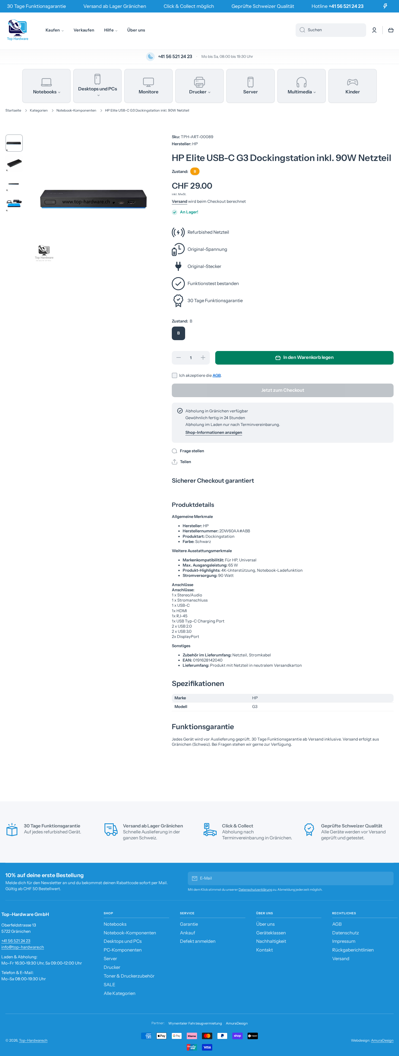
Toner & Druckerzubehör (129, 976)
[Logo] (17, 30)
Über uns (265, 924)
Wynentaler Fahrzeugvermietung (195, 1023)
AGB (217, 375)
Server (110, 958)
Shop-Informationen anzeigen (213, 432)
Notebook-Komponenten (76, 110)
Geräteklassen (271, 932)
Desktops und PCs (123, 941)
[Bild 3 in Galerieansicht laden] (14, 183)
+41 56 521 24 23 (15, 940)
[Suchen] (300, 30)
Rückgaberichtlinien (353, 950)
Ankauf (187, 932)
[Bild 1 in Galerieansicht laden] (14, 143)
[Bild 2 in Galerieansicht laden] (14, 163)
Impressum (343, 941)
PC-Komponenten (123, 950)
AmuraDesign (237, 1023)
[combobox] (331, 30)
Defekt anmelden (198, 941)
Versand (179, 201)
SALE (109, 984)
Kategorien (39, 110)
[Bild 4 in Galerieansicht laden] (14, 203)
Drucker (112, 967)
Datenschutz (345, 932)
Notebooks (115, 924)
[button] (391, 30)
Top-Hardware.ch (33, 1040)
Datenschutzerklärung (255, 889)
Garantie (189, 924)
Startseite (13, 110)
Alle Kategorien (119, 993)
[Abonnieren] (387, 878)
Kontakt (264, 950)
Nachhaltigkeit (271, 941)
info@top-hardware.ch (22, 947)
